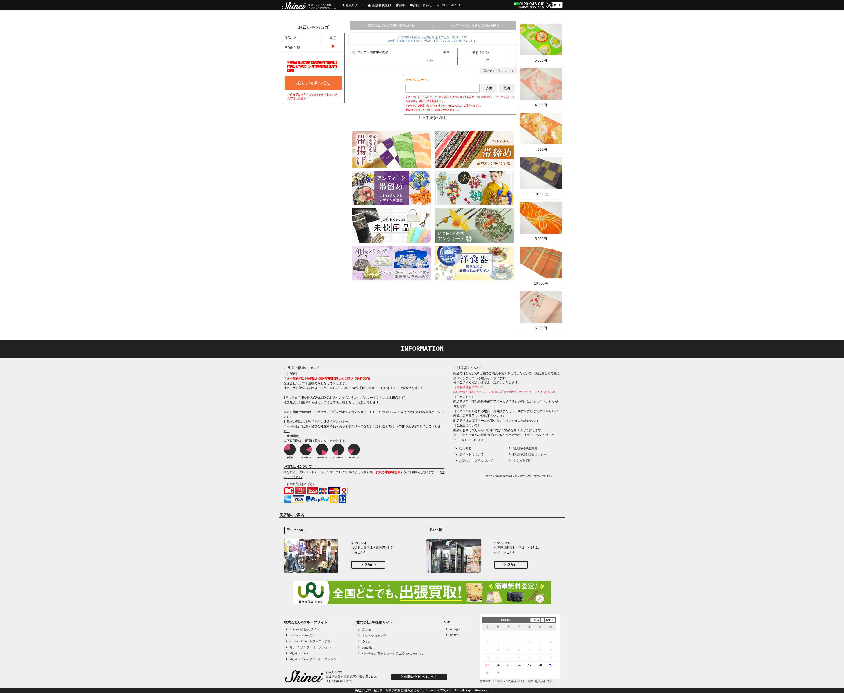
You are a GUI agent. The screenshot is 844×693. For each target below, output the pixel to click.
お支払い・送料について (476, 460)
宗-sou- (367, 629)
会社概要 (465, 448)
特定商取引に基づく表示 (530, 454)
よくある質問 (522, 460)
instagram (456, 629)
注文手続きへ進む (313, 82)
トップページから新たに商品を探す (474, 25)
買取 (402, 5)
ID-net (366, 641)
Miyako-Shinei (299, 653)
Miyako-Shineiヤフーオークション (313, 659)
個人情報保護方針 (525, 448)
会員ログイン (355, 5)
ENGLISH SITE (451, 5)
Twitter (454, 635)
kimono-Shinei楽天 (302, 635)
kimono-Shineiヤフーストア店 (310, 641)
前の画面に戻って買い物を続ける (391, 25)
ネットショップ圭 (374, 635)
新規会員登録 (381, 5)
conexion (368, 647)
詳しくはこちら (474, 440)
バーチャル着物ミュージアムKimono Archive (392, 653)
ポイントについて (471, 454)
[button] (469, 477)
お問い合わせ (422, 5)
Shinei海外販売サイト (304, 629)
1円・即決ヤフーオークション (310, 647)
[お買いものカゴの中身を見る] (554, 8)
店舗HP (370, 564)
